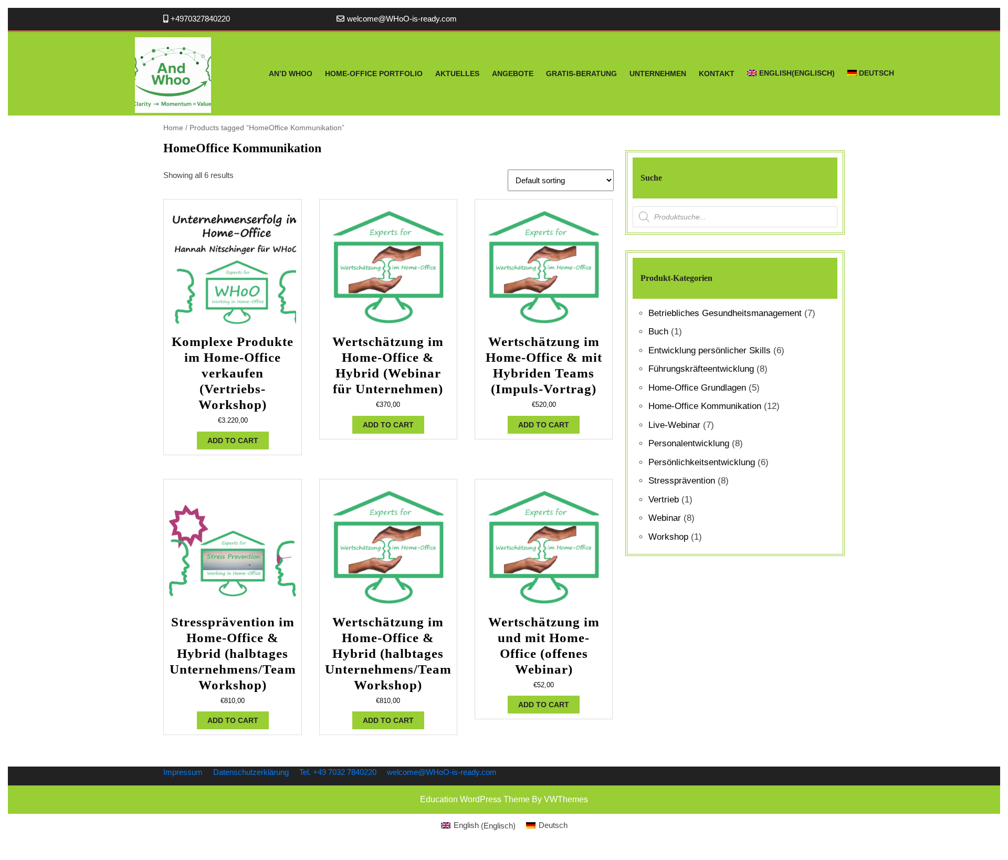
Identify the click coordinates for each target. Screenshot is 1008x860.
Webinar (664, 518)
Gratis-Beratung (581, 73)
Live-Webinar (674, 425)
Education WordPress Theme (475, 799)
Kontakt (716, 73)
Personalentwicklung (688, 443)
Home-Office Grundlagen (697, 388)
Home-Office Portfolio (374, 73)
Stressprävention (681, 481)
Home (173, 128)
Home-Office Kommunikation (704, 406)
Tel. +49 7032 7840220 (337, 772)
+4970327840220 (200, 18)
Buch (658, 332)
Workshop (668, 537)
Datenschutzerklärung (251, 772)
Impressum (183, 772)
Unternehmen (657, 73)
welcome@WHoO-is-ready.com (402, 18)
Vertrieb (663, 500)
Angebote (512, 73)
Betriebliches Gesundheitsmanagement (725, 313)
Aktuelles (457, 73)
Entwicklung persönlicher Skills (709, 350)
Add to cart (232, 440)
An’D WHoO (290, 73)
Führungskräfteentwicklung (701, 369)
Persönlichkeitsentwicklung (701, 462)
